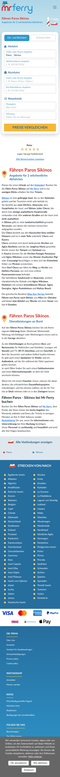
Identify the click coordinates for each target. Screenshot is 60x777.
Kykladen (39, 185)
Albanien (12, 479)
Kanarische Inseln (17, 602)
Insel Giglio (14, 572)
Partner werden (13, 685)
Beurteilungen (12, 732)
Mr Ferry (34, 189)
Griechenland (14, 547)
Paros (9, 452)
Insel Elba (13, 568)
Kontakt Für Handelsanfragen (19, 650)
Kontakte (10, 645)
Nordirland (42, 530)
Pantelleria (42, 543)
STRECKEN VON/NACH (34, 465)
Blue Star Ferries (36, 294)
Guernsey (13, 555)
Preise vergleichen (30, 127)
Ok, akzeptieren (18, 763)
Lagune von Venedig (47, 500)
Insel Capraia (14, 564)
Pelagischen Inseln (46, 547)
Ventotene (42, 598)
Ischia (11, 589)
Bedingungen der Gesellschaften (20, 715)
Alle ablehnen (40, 763)
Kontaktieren (8, 420)
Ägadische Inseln (16, 475)
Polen (40, 551)
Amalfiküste (14, 487)
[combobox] (30, 55)
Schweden (42, 568)
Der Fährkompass (14, 736)
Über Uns (10, 640)
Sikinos (5, 198)
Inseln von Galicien (17, 581)
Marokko (42, 517)
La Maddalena (44, 496)
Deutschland (14, 521)
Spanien (41, 577)
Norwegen (42, 538)
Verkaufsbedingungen (16, 654)
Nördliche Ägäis (45, 534)
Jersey (11, 598)
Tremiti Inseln (44, 585)
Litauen (41, 509)
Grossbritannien (16, 551)
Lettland (41, 504)
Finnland (12, 534)
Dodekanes (13, 526)
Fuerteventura (15, 543)
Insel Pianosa (14, 577)
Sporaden (42, 581)
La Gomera (42, 492)
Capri (10, 509)
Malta (40, 513)
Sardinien (42, 564)
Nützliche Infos (13, 706)
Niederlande (43, 526)
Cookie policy (12, 663)
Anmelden (10, 680)
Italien (11, 594)
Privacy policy (12, 659)
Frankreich (13, 538)
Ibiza (10, 560)
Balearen (12, 500)
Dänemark (13, 517)
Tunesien (41, 589)
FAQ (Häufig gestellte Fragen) (19, 701)
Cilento (11, 513)
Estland (11, 530)
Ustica (40, 594)
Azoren (11, 496)
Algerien (12, 483)
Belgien (12, 504)
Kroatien (41, 483)
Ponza (40, 555)
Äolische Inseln (15, 492)
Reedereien (11, 710)
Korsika (41, 475)
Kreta (40, 479)
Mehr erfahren (35, 757)
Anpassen (29, 770)
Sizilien (41, 572)
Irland (11, 585)
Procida (41, 560)
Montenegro (43, 521)
